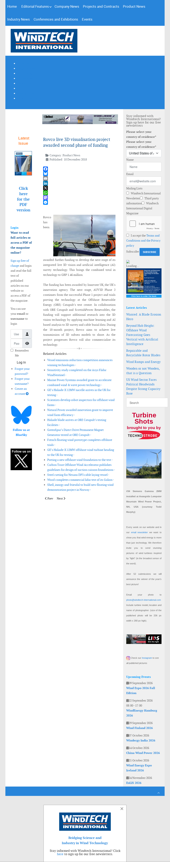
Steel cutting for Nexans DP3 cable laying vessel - (78, 475)
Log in (21, 362)
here (60, 854)
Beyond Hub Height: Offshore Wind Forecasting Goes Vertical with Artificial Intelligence (142, 335)
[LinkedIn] (79, 183)
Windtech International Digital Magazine (142, 208)
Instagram (147, 658)
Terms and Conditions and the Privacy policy (143, 240)
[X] (79, 188)
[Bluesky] (79, 173)
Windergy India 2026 (140, 740)
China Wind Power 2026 (143, 753)
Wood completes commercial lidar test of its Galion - (80, 480)
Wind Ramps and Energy (143, 362)
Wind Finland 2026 (139, 728)
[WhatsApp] (79, 192)
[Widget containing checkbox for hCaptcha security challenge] (144, 224)
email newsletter (139, 532)
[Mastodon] (79, 197)
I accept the (143, 240)
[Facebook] (79, 168)
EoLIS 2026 (133, 783)
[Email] (79, 178)
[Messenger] (79, 202)
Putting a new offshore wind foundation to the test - (80, 460)
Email (130, 174)
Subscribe (132, 251)
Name (130, 160)
